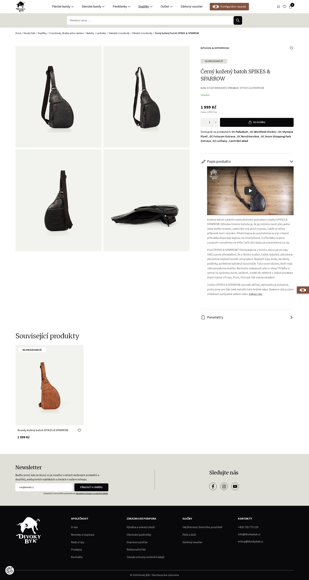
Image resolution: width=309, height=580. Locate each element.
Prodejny (76, 550)
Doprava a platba (137, 542)
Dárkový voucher (192, 6)
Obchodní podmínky (139, 535)
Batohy (90, 33)
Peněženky (120, 6)
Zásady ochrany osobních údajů (145, 557)
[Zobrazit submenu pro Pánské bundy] (72, 6)
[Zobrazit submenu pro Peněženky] (129, 6)
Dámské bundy (91, 6)
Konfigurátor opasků (233, 7)
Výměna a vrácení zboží (141, 527)
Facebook (213, 486)
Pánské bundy (61, 6)
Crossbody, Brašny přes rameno (66, 33)
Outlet (165, 6)
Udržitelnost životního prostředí (202, 527)
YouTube (235, 486)
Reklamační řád (136, 550)
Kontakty (77, 557)
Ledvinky (101, 33)
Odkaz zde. (256, 294)
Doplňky (143, 6)
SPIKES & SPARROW (252, 88)
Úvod (18, 33)
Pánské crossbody (142, 33)
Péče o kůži (189, 535)
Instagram (224, 486)
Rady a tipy (77, 542)
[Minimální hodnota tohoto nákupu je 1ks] (203, 122)
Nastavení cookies (9, 570)
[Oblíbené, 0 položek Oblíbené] (284, 7)
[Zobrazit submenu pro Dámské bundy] (103, 6)
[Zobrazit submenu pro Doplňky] (151, 6)
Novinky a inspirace (82, 535)
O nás (74, 527)
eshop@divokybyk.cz (250, 542)
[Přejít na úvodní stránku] (20, 6)
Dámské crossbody (119, 33)
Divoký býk (29, 33)
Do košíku (259, 122)
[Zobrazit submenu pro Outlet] (171, 6)
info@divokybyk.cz (249, 534)
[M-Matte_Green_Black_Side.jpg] (146, 97)
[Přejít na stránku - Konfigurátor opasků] (303, 290)
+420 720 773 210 (248, 527)
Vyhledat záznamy (238, 20)
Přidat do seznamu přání (291, 48)
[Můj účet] (278, 7)
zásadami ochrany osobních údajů (92, 493)
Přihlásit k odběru (91, 487)
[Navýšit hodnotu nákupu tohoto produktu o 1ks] (215, 122)
